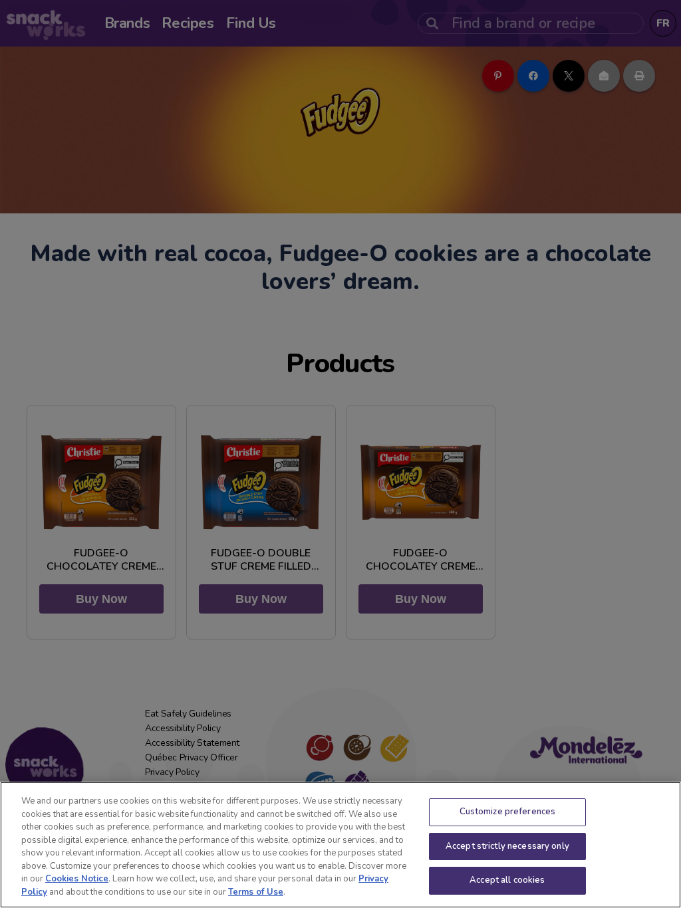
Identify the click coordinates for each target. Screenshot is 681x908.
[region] (340, 845)
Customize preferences (508, 812)
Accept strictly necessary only (507, 846)
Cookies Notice (76, 879)
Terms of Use (255, 892)
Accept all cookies (507, 880)
